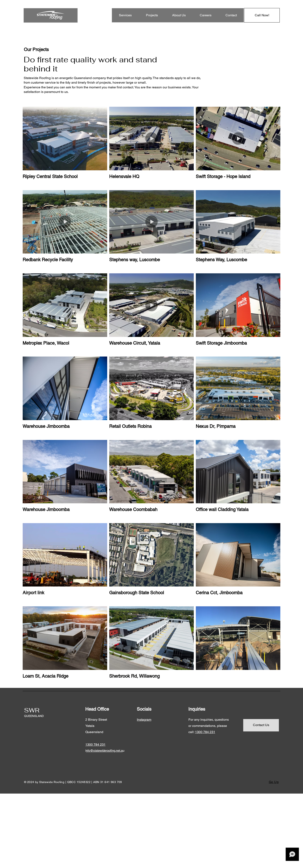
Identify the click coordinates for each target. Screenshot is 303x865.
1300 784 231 (205, 732)
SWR (31, 710)
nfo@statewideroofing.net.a (104, 750)
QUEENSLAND (34, 716)
